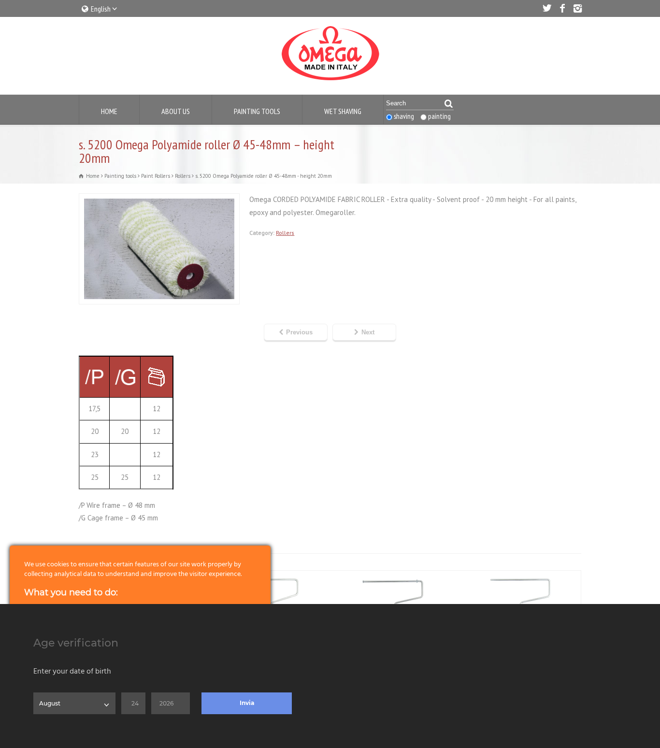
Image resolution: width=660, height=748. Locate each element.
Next (367, 332)
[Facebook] (562, 8)
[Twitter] (546, 8)
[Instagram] (577, 8)
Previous (299, 332)
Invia (247, 702)
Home (109, 111)
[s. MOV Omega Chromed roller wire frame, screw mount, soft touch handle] (393, 576)
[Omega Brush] (330, 80)
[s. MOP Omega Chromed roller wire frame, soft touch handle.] (519, 576)
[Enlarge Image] (159, 199)
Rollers (285, 232)
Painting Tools (257, 111)
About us (175, 111)
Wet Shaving (342, 111)
